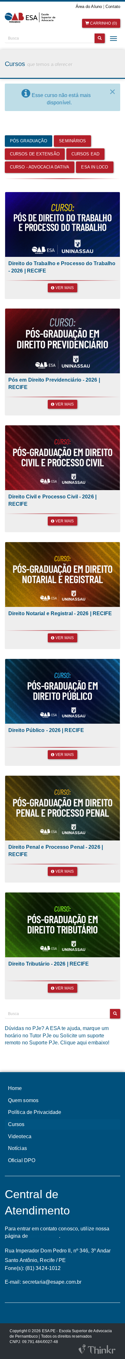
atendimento (43, 1236)
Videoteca (19, 1136)
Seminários (72, 140)
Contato (112, 6)
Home (15, 1088)
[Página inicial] (31, 17)
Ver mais (64, 288)
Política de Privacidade (34, 1112)
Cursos (16, 1124)
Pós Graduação (28, 140)
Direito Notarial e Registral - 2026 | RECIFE (60, 613)
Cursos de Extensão (35, 154)
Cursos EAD (85, 154)
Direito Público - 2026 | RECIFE (46, 730)
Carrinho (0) (103, 23)
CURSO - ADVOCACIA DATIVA (39, 167)
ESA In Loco (94, 167)
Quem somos (23, 1100)
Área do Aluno (89, 6)
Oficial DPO (21, 1160)
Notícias (17, 1148)
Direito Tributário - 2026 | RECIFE (48, 964)
